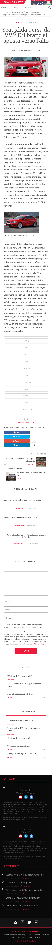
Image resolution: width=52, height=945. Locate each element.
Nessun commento (26, 422)
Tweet (17, 437)
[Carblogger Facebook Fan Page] (22, 923)
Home (3, 7)
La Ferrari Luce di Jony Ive (18, 882)
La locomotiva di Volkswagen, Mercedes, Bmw (23, 500)
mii (27, 375)
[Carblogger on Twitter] (29, 923)
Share (22, 433)
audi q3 (27, 341)
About (15, 7)
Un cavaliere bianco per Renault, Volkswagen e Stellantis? (26, 536)
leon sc (27, 355)
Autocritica (31, 464)
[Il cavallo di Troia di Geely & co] (43, 697)
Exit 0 (19, 479)
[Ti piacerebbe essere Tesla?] (43, 749)
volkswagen (27, 410)
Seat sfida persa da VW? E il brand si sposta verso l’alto (26, 35)
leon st (27, 361)
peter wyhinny (26, 382)
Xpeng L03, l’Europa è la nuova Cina (22, 754)
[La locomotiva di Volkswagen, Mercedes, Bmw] (43, 690)
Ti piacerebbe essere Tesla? (18, 746)
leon (27, 348)
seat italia (26, 396)
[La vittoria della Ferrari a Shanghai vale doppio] (41, 462)
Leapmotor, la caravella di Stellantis (22, 898)
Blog (27, 7)
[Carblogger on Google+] (36, 923)
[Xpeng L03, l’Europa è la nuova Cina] (43, 757)
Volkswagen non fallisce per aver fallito (20, 517)
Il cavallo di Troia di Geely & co (20, 694)
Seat (26, 389)
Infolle (19, 22)
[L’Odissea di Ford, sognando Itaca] (43, 679)
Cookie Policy (32, 941)
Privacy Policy (39, 644)
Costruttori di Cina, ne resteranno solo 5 (24, 874)
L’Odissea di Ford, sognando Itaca (21, 676)
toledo (27, 403)
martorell (26, 368)
